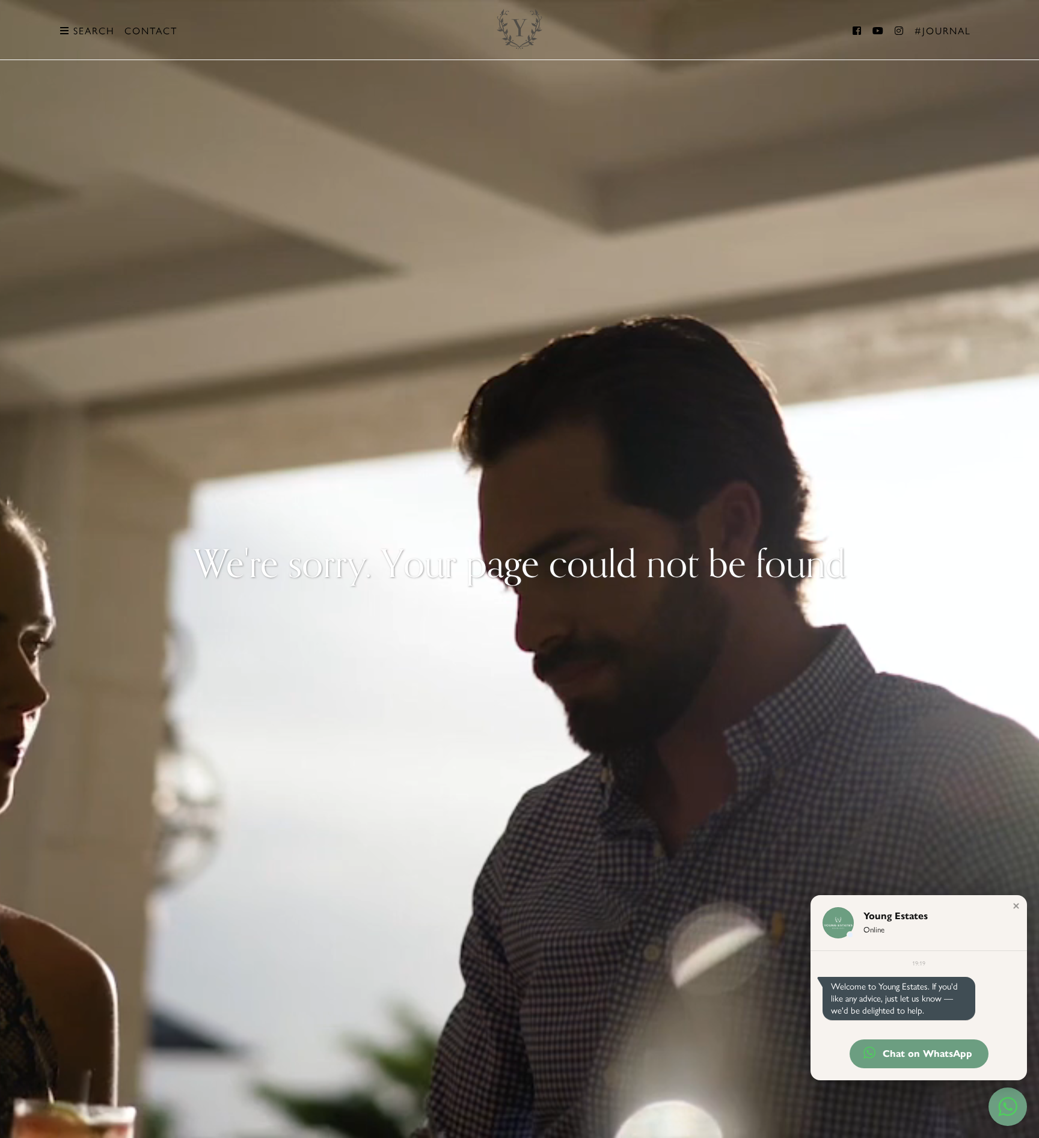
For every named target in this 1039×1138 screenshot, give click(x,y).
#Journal (943, 31)
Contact (150, 31)
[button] (1016, 906)
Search (92, 31)
